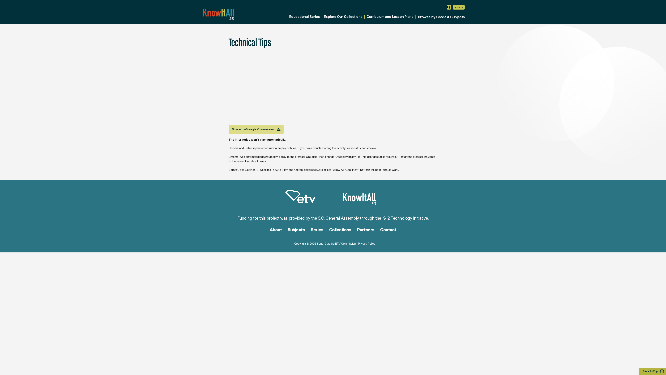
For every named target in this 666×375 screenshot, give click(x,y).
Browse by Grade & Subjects (441, 17)
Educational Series (304, 17)
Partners (365, 229)
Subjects (296, 229)
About (276, 229)
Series (317, 229)
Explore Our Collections (343, 17)
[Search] (449, 7)
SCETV (302, 197)
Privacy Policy (366, 243)
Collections (340, 229)
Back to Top (650, 371)
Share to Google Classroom (253, 129)
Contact (388, 229)
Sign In (458, 7)
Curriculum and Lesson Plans (389, 17)
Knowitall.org (218, 14)
